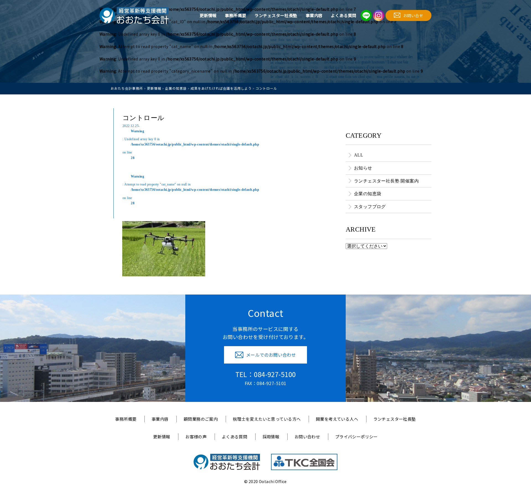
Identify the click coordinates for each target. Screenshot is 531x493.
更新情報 (208, 15)
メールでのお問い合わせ (271, 354)
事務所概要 (235, 15)
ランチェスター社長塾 (275, 15)
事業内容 (314, 15)
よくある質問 (343, 15)
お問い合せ (413, 15)
